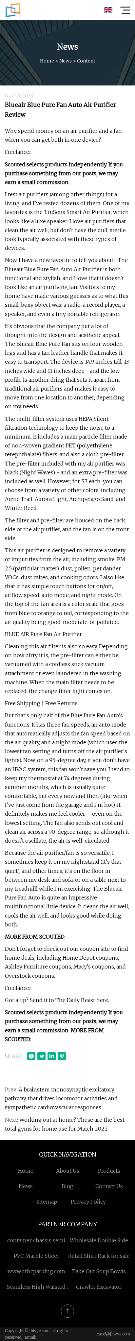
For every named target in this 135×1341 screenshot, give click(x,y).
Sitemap (46, 1201)
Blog (67, 1186)
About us (67, 1170)
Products (109, 1170)
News (65, 61)
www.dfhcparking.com (36, 1271)
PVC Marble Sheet (36, 1256)
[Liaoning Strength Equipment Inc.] (13, 10)
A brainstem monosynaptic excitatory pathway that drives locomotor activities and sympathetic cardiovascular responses (61, 1098)
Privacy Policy (88, 1201)
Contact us (109, 1186)
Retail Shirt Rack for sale (99, 1256)
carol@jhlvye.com (113, 1333)
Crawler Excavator (99, 1286)
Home (47, 61)
